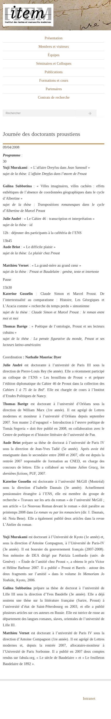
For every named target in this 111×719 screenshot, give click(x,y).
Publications (53, 72)
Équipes (53, 55)
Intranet (89, 698)
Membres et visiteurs (53, 47)
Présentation (53, 38)
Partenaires (54, 89)
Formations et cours (53, 80)
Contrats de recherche (53, 97)
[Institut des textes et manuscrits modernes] (55, 15)
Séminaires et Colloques (53, 64)
